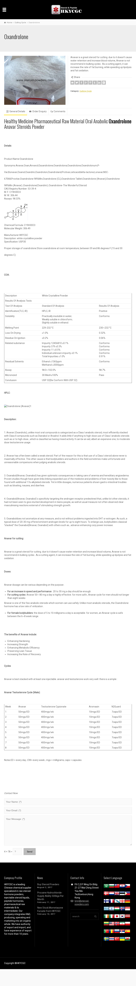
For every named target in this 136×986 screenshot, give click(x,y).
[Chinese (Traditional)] (117, 886)
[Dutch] (111, 894)
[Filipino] (127, 894)
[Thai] (111, 939)
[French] (111, 901)
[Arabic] (106, 886)
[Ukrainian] (122, 939)
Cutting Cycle (86, 91)
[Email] (72, 83)
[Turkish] (117, 939)
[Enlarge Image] (35, 80)
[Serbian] (122, 932)
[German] (127, 901)
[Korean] (122, 917)
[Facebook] (81, 83)
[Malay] (111, 924)
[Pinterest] (90, 83)
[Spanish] (127, 932)
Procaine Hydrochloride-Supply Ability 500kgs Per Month (50, 896)
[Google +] (86, 83)
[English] (117, 894)
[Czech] (127, 886)
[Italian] (111, 917)
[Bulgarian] (111, 886)
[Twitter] (77, 83)
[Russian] (117, 932)
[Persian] (122, 924)
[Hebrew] (111, 909)
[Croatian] (122, 886)
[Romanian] (111, 932)
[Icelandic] (122, 909)
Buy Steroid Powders (48, 884)
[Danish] (106, 894)
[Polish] (127, 924)
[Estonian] (122, 894)
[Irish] (106, 917)
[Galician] (117, 901)
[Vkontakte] (104, 83)
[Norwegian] (117, 924)
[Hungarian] (117, 909)
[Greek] (106, 909)
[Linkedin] (99, 83)
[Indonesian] (127, 909)
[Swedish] (106, 939)
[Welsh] (127, 939)
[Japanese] (117, 917)
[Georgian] (122, 901)
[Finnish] (106, 901)
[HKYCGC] (68, 9)
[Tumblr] (95, 83)
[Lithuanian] (106, 924)
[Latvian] (127, 917)
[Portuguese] (106, 932)
